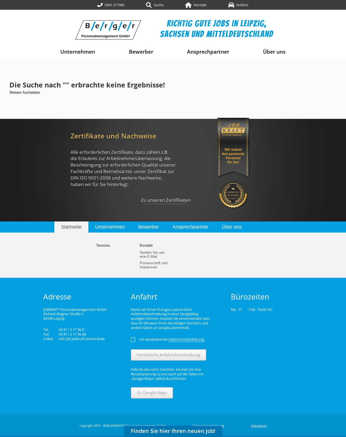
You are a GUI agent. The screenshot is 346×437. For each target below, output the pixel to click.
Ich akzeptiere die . (172, 339)
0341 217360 (114, 4)
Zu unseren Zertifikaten (166, 200)
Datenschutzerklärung (208, 425)
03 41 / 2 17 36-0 (71, 329)
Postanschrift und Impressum (153, 265)
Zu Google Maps (152, 392)
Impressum (259, 425)
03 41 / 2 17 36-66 (72, 334)
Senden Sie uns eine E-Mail (152, 254)
